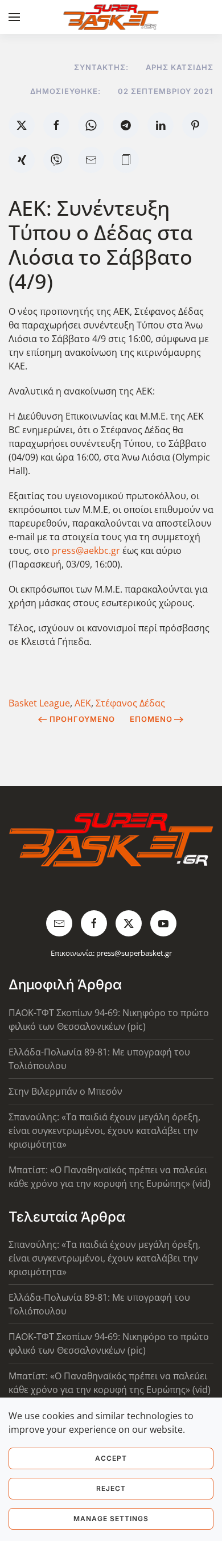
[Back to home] (111, 17)
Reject (111, 1488)
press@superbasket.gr (134, 953)
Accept (111, 1458)
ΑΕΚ (83, 703)
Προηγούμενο (82, 719)
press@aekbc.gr (86, 550)
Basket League (39, 703)
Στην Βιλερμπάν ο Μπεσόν (65, 1091)
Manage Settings (111, 1518)
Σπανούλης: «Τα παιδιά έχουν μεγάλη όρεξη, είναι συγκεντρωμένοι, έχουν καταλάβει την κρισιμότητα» (104, 1130)
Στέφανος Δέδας (130, 703)
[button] (14, 17)
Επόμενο (151, 719)
